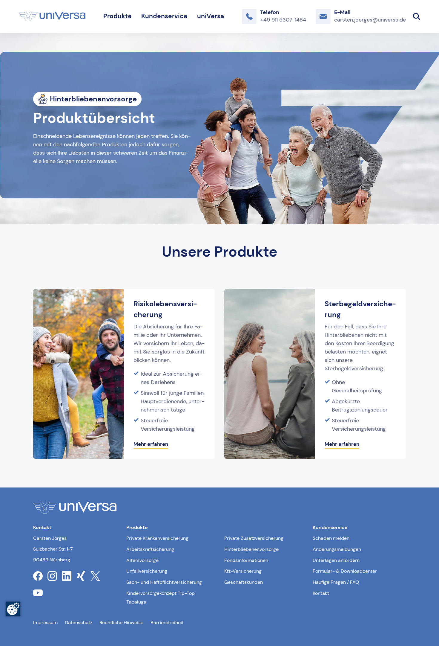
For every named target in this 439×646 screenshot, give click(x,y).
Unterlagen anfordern (336, 560)
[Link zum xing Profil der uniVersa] (81, 576)
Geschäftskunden (243, 582)
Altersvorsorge (142, 560)
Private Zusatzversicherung (253, 538)
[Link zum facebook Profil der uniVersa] (38, 576)
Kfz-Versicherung (243, 571)
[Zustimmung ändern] (13, 609)
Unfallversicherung (146, 571)
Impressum (45, 622)
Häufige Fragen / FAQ (336, 582)
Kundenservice (164, 16)
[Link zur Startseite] (52, 16)
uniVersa (210, 16)
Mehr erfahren (150, 444)
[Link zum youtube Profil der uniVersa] (38, 593)
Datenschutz (78, 622)
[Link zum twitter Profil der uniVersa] (95, 576)
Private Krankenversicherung (157, 538)
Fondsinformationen (246, 560)
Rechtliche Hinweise (121, 622)
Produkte (117, 16)
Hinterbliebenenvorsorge (251, 549)
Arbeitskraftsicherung (150, 549)
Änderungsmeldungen (337, 549)
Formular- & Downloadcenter (345, 571)
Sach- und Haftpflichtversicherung (164, 582)
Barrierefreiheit (167, 622)
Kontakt (321, 593)
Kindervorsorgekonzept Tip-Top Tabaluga (160, 597)
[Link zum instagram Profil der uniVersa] (52, 576)
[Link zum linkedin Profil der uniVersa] (66, 576)
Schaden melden (331, 538)
